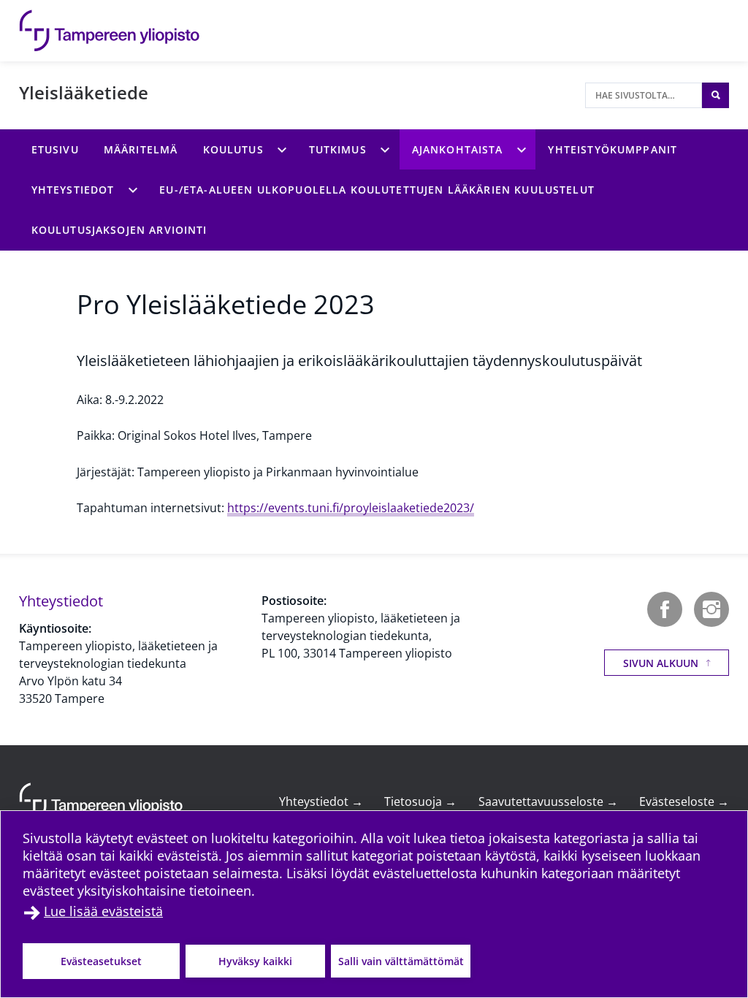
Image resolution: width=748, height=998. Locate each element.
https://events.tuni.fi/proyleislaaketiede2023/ (350, 508)
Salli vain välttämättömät (401, 961)
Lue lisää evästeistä (103, 911)
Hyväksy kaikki (255, 961)
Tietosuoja (420, 801)
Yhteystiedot (321, 801)
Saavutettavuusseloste (548, 801)
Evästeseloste (684, 801)
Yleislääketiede (83, 92)
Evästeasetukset (101, 961)
